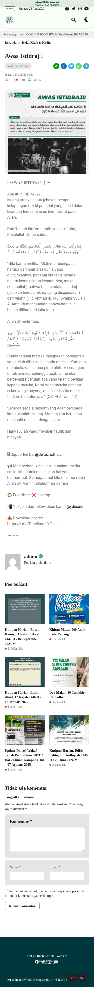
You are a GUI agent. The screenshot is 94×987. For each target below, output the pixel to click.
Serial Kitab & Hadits (36, 42)
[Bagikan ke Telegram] (85, 66)
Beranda (11, 42)
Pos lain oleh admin (37, 562)
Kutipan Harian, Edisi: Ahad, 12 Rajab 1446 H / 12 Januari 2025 (23, 697)
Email (54, 867)
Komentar (21, 821)
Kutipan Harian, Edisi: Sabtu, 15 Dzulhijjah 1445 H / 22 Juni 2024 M (68, 755)
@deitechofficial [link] (48, 454)
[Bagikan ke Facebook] (63, 66)
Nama (15, 867)
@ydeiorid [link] (75, 506)
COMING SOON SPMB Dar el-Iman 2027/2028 (45, 34)
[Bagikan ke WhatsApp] (78, 66)
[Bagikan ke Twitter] (71, 66)
